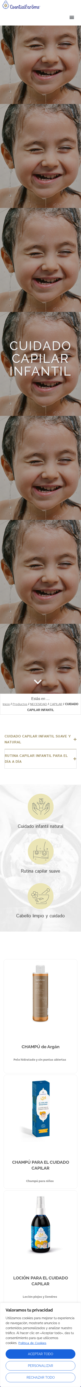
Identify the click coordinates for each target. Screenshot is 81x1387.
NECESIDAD (38, 704)
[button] (40, 17)
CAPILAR (56, 704)
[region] (40, 1345)
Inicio (6, 704)
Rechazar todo (41, 1377)
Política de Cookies (32, 1343)
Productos (20, 704)
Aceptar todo (40, 1354)
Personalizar (40, 1366)
